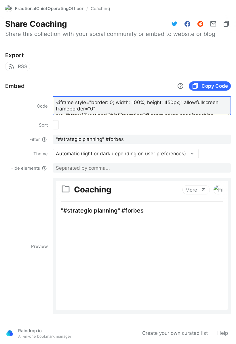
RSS (22, 66)
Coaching (100, 8)
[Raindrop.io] (9, 333)
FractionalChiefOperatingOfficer (49, 8)
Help (222, 333)
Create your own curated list (175, 333)
